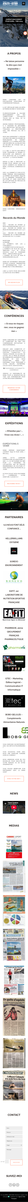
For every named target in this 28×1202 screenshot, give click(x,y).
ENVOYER (16, 1144)
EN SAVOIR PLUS (14, 282)
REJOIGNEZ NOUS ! (14, 465)
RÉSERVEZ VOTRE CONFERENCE (14, 389)
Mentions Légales (19, 1176)
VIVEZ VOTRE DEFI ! (14, 760)
